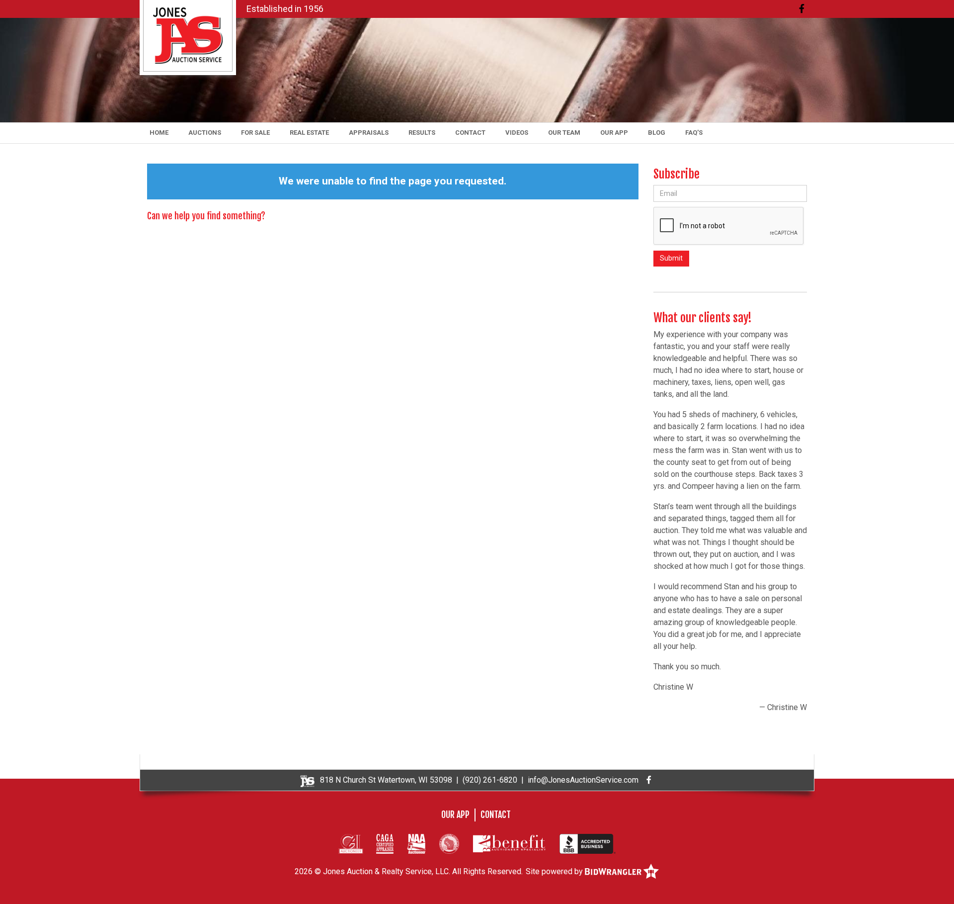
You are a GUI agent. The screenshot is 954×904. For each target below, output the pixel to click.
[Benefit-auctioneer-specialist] (509, 843)
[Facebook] (801, 8)
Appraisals (369, 132)
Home (159, 132)
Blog (656, 132)
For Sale (255, 132)
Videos (516, 132)
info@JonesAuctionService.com (583, 780)
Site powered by (555, 871)
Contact (470, 132)
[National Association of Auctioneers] (416, 843)
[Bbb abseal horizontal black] (587, 843)
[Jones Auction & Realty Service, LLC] (188, 35)
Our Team (564, 132)
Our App (614, 132)
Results (421, 132)
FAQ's (694, 132)
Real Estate (309, 132)
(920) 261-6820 (490, 780)
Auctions (204, 132)
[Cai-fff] (351, 843)
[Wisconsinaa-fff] (449, 843)
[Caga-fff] (385, 843)
